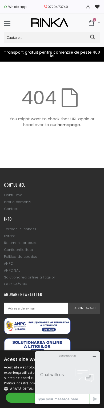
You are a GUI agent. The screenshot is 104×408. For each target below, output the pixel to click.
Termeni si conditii (20, 228)
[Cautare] (92, 37)
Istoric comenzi (17, 201)
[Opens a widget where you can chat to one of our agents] (67, 377)
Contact (11, 208)
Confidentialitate (18, 249)
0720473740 (58, 7)
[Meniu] (7, 24)
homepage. (69, 124)
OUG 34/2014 (15, 284)
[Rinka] (50, 22)
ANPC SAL (12, 270)
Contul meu (14, 194)
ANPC (8, 263)
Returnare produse (21, 242)
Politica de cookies (20, 256)
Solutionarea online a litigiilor (29, 277)
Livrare (9, 235)
